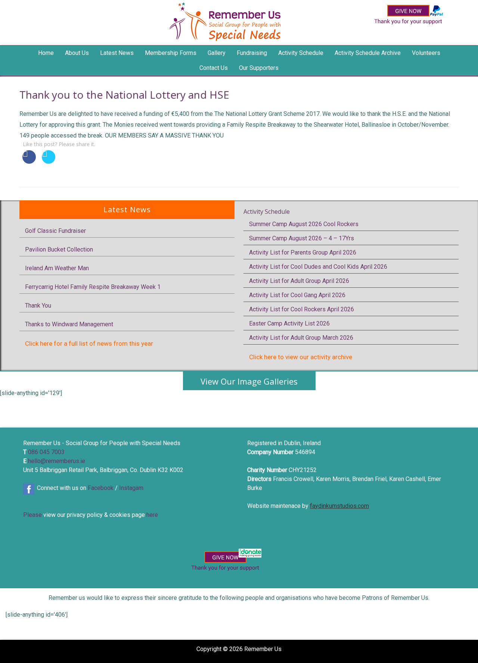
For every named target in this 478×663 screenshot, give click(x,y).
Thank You (38, 305)
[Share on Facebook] (29, 161)
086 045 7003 (46, 452)
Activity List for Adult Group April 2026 (299, 280)
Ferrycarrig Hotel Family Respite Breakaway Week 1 (93, 286)
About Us (77, 52)
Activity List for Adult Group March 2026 (301, 337)
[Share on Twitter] (48, 161)
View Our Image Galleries (249, 381)
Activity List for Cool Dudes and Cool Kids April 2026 (318, 266)
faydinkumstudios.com (339, 505)
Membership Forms (170, 52)
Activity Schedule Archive (368, 52)
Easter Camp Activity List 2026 (289, 323)
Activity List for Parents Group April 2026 (302, 252)
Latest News (117, 52)
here (152, 514)
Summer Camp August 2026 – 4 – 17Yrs (301, 238)
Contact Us (213, 67)
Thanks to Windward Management (69, 324)
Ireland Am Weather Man (57, 268)
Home (46, 52)
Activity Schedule (266, 211)
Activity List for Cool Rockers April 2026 (301, 309)
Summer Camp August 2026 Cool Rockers (303, 224)
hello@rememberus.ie (56, 461)
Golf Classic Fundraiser (55, 230)
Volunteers (426, 52)
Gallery (217, 52)
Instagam (131, 487)
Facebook (101, 487)
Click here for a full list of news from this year (89, 343)
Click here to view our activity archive (300, 357)
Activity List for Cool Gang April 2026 (297, 295)
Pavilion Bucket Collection (59, 249)
